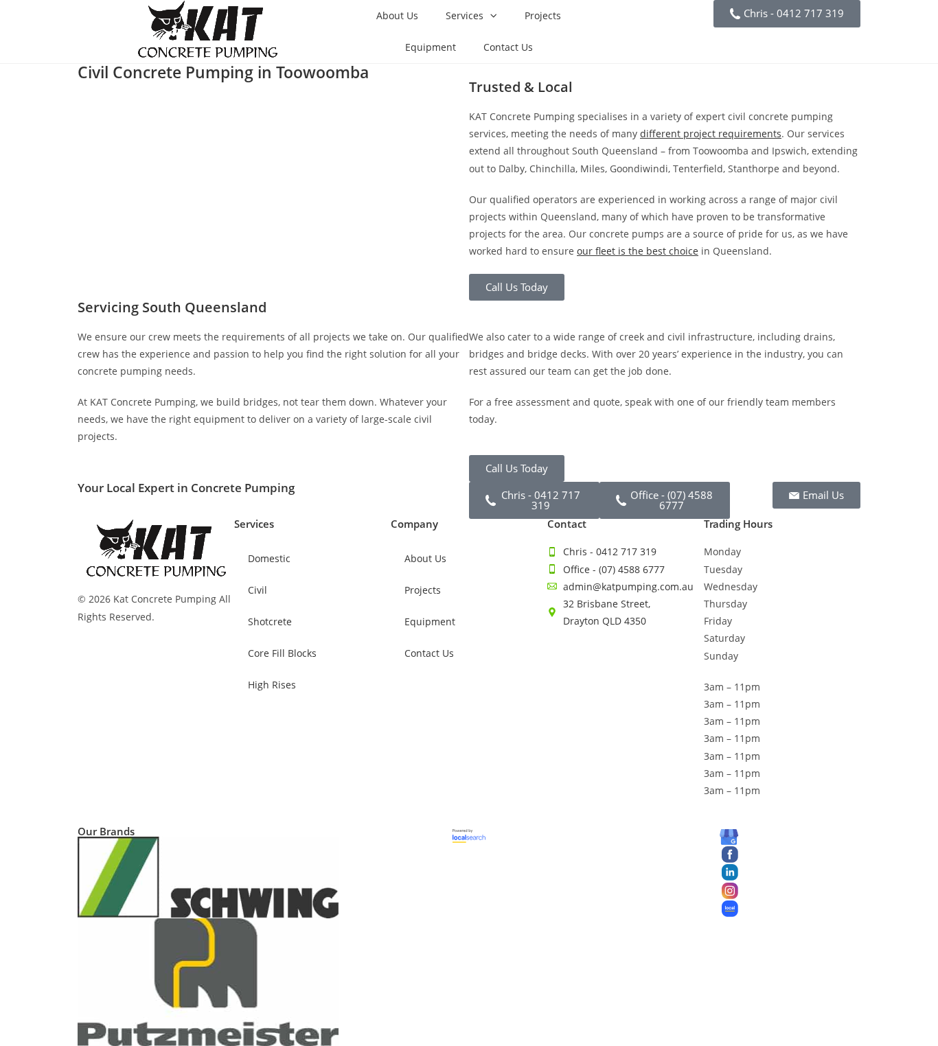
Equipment (430, 47)
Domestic (269, 558)
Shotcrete (270, 621)
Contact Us (508, 47)
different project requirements (710, 133)
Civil (257, 589)
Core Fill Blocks (282, 653)
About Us (397, 15)
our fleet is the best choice (637, 250)
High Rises (272, 684)
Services (464, 15)
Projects (543, 15)
